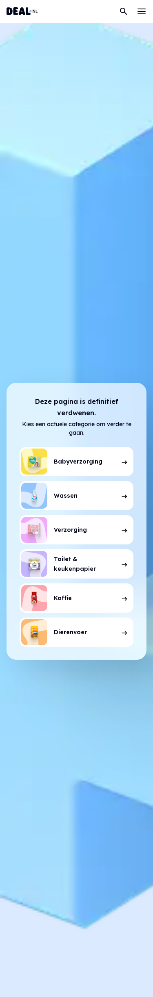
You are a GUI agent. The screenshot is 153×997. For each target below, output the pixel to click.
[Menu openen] (141, 11)
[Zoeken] (123, 11)
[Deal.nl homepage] (22, 11)
